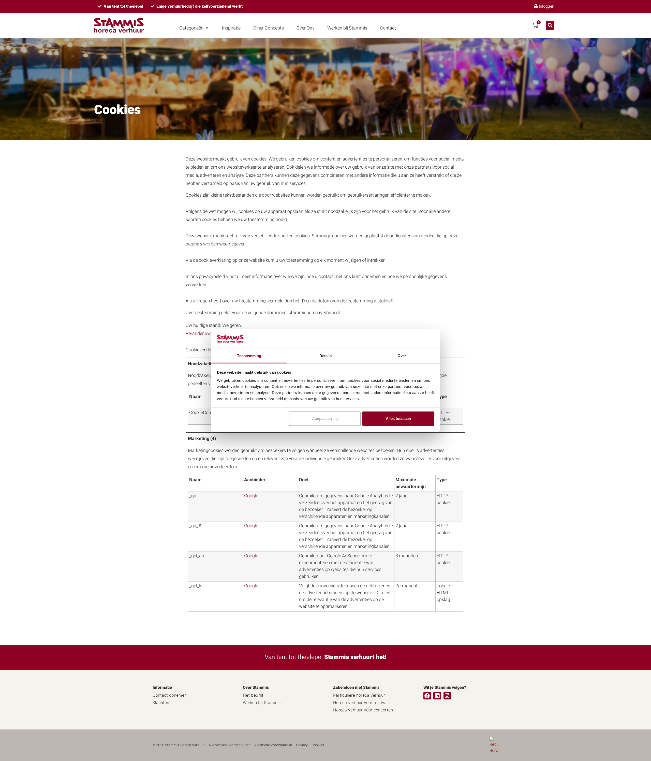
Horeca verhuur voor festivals (361, 702)
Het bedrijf (253, 695)
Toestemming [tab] (249, 356)
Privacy (302, 745)
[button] (194, 28)
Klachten (161, 702)
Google (251, 495)
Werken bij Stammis (261, 702)
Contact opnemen (170, 695)
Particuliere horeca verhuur (359, 695)
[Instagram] (447, 695)
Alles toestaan (398, 418)
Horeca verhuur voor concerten (363, 709)
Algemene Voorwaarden (273, 745)
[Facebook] (427, 695)
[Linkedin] (437, 695)
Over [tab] (401, 356)
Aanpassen (322, 418)
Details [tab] (325, 356)
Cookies (318, 745)
